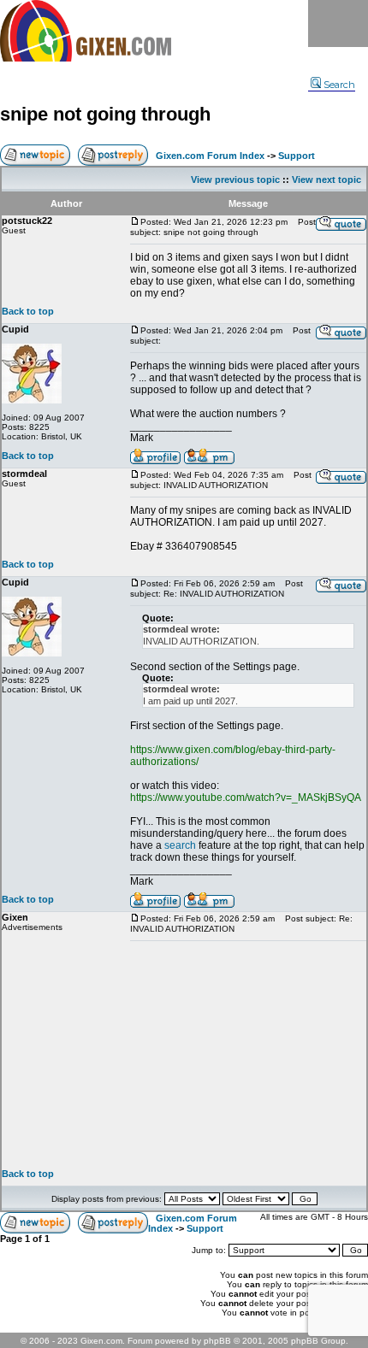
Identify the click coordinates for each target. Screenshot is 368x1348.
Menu (338, 23)
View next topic (326, 179)
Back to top (28, 311)
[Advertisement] (248, 1055)
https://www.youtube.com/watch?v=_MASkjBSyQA (245, 798)
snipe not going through (105, 114)
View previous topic (235, 179)
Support (296, 155)
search (180, 845)
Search (339, 85)
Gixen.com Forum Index (210, 155)
